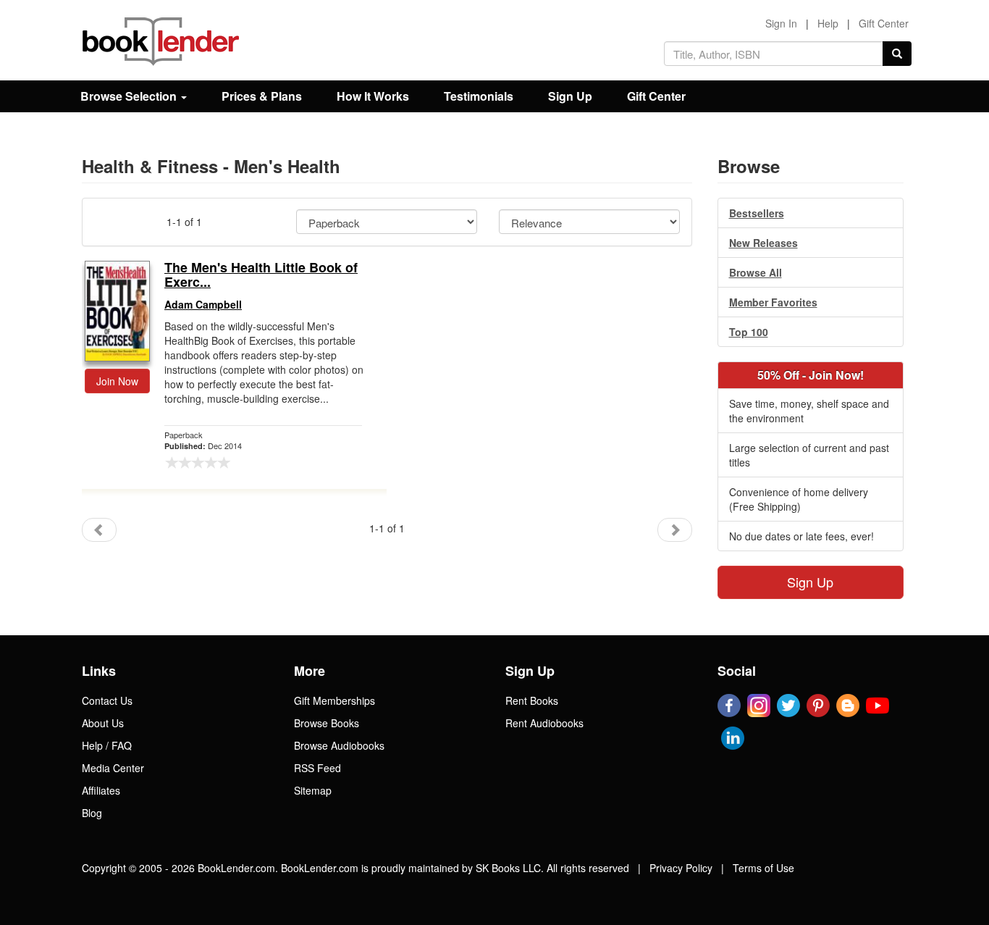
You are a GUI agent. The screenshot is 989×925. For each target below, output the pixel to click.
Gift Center (884, 23)
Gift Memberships (334, 700)
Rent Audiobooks (544, 723)
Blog (92, 812)
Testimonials (478, 96)
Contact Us (107, 700)
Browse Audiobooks (339, 745)
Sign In (781, 23)
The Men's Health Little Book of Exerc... (261, 275)
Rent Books (531, 700)
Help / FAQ (107, 745)
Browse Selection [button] (130, 96)
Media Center (113, 768)
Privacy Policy (680, 868)
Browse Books (326, 723)
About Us (103, 723)
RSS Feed (317, 768)
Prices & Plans (262, 96)
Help (827, 23)
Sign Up (570, 96)
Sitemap (313, 790)
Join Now (117, 381)
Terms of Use (763, 868)
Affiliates (101, 790)
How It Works (373, 96)
